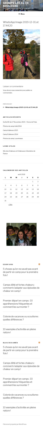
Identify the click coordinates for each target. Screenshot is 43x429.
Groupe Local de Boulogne (16, 4)
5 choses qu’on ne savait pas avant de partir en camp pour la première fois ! (20, 272)
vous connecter (16, 90)
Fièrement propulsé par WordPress (14, 424)
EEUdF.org (8, 264)
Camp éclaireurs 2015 (10, 130)
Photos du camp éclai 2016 (12, 126)
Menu (23, 14)
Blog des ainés (10, 343)
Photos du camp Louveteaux (13, 138)
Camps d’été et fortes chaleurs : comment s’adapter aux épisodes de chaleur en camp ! (21, 287)
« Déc (10, 204)
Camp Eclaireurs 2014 (10, 134)
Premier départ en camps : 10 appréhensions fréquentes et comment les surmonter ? (18, 303)
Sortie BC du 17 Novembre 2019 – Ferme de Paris (20, 122)
